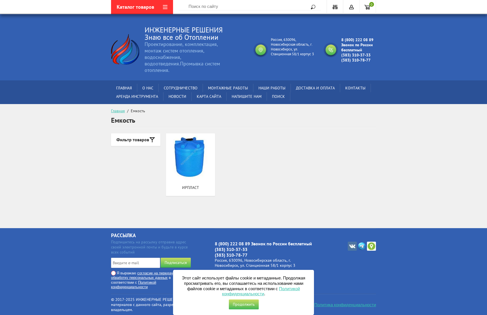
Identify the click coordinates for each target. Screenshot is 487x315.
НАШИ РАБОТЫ (271, 88)
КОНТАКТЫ (355, 88)
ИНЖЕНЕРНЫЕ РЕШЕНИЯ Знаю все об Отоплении (184, 33)
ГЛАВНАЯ (124, 88)
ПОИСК (278, 96)
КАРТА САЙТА (209, 96)
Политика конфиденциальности (345, 304)
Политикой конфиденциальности (133, 284)
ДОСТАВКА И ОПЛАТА (315, 88)
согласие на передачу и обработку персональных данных (144, 275)
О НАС (147, 88)
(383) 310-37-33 (356, 55)
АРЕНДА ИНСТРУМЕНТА (137, 96)
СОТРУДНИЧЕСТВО (181, 88)
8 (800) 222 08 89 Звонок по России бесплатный (357, 44)
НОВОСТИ (177, 96)
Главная (118, 110)
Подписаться (176, 262)
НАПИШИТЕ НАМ (247, 96)
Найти (311, 7)
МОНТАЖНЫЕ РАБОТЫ (228, 88)
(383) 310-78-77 (356, 60)
